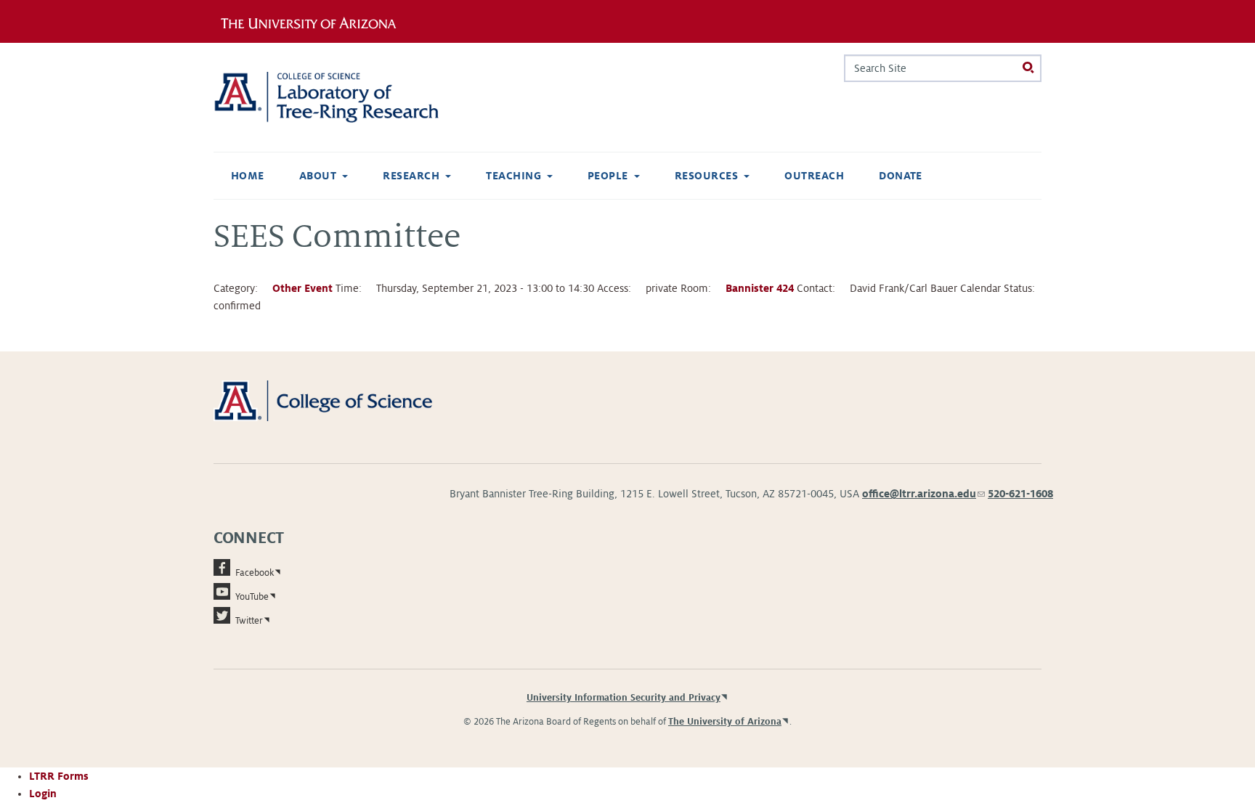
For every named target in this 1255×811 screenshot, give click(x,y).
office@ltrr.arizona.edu (923, 494)
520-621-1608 (1020, 494)
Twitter (249, 621)
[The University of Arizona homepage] (314, 21)
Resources (706, 176)
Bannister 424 (760, 288)
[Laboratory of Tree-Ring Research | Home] (344, 97)
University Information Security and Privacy (623, 698)
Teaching (513, 176)
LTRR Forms (59, 776)
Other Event (302, 288)
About (317, 176)
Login (43, 793)
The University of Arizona (724, 722)
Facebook (254, 573)
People (608, 176)
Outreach (814, 176)
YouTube (252, 597)
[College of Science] (344, 400)
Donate (900, 176)
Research (411, 176)
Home (247, 176)
